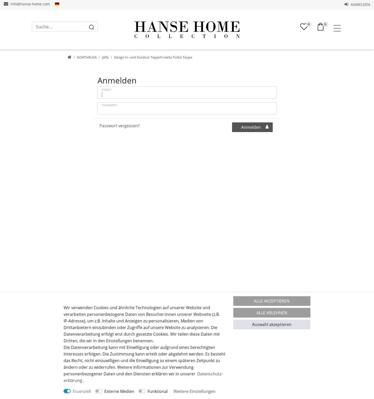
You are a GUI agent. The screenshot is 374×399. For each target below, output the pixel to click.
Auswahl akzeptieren (272, 324)
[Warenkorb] (320, 26)
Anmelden (360, 4)
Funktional (158, 391)
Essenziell (82, 391)
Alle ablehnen (271, 313)
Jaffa (105, 57)
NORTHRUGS (87, 57)
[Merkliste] (304, 27)
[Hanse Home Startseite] (187, 29)
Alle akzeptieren (272, 301)
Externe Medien (119, 391)
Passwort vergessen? (119, 126)
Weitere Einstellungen (194, 391)
